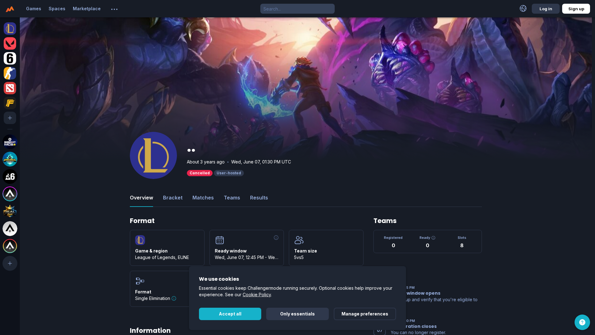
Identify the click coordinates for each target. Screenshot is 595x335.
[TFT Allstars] (9, 246)
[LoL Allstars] (9, 193)
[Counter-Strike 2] (10, 73)
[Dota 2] (10, 88)
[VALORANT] (10, 43)
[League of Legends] (10, 28)
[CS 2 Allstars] (9, 228)
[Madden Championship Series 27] (9, 141)
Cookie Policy (257, 294)
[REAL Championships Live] (9, 211)
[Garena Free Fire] (10, 103)
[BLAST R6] (9, 176)
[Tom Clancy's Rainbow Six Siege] (10, 58)
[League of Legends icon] (140, 240)
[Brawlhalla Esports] (9, 159)
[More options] (114, 9)
